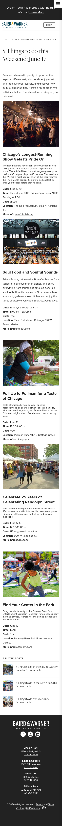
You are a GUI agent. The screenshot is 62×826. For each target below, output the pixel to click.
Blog (14, 39)
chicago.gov (22, 439)
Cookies (20, 808)
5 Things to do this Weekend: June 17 (39, 39)
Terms (51, 804)
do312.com (21, 540)
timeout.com (22, 328)
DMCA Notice (33, 808)
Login (49, 24)
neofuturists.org (24, 214)
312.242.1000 (31, 754)
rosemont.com (23, 647)
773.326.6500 (31, 767)
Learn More (36, 12)
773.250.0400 (31, 793)
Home (5, 39)
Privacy (39, 804)
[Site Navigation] (58, 4)
